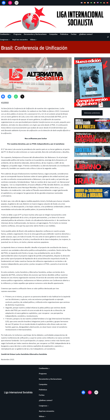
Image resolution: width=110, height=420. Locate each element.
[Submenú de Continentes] (10, 34)
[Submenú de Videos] (36, 39)
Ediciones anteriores (92, 113)
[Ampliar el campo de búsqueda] (107, 37)
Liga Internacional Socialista (18, 392)
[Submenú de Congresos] (9, 39)
